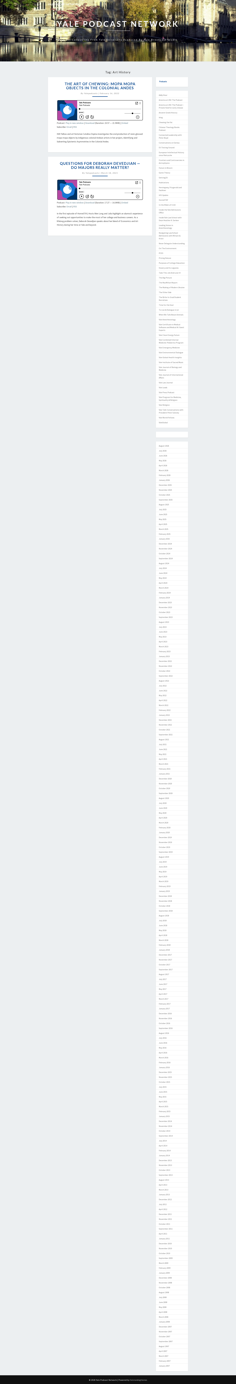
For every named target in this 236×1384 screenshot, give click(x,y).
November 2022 (165, 666)
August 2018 (164, 915)
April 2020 (163, 817)
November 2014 (165, 1126)
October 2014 (164, 1131)
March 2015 (163, 1106)
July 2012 (163, 1204)
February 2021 (164, 769)
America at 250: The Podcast (171, 100)
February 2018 (164, 945)
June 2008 (163, 1302)
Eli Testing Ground (166, 147)
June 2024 (163, 573)
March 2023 (163, 646)
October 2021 (164, 729)
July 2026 (163, 451)
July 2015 (163, 1087)
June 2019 (163, 866)
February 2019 (164, 886)
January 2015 (164, 1116)
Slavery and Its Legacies (169, 268)
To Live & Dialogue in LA (169, 310)
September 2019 (166, 852)
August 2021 (164, 739)
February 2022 (164, 710)
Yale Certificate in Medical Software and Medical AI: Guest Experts (171, 327)
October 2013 (164, 1170)
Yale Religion (164, 405)
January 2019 (164, 891)
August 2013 (164, 1180)
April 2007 (163, 1351)
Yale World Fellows (166, 417)
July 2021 (163, 744)
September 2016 (166, 1028)
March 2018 (163, 940)
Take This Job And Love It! (170, 273)
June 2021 (163, 749)
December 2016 (165, 1013)
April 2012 (163, 1209)
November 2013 (165, 1165)
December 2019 (165, 837)
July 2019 (163, 862)
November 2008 (165, 1282)
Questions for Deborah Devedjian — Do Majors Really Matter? (100, 165)
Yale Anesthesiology (167, 319)
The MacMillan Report (168, 282)
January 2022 (164, 715)
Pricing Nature (165, 258)
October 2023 (164, 612)
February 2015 (164, 1111)
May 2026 (162, 460)
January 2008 (164, 1322)
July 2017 (163, 979)
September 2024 (166, 558)
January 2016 (164, 1067)
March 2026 (163, 470)
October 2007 (164, 1336)
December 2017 (165, 955)
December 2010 (165, 1243)
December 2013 (165, 1160)
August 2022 (164, 681)
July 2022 (163, 685)
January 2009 (164, 1273)
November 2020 (165, 783)
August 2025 (164, 504)
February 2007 (164, 1361)
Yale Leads (163, 387)
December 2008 (165, 1278)
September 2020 (166, 793)
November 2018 (165, 901)
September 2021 (166, 734)
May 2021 (162, 754)
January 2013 (164, 1194)
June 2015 (163, 1092)
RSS (75, 127)
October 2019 (164, 847)
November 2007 (165, 1331)
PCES (161, 253)
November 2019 (165, 842)
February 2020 (164, 827)
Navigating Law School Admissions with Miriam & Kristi (169, 236)
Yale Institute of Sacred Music (171, 362)
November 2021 (165, 725)
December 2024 (165, 543)
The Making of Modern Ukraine (171, 287)
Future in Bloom (165, 168)
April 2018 (163, 935)
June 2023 (163, 632)
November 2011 (165, 1219)
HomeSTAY (163, 200)
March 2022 (163, 705)
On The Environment (168, 248)
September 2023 (166, 617)
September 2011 (166, 1229)
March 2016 (163, 1057)
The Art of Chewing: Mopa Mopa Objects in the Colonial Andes (100, 86)
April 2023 (163, 641)
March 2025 (163, 529)
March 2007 (163, 1356)
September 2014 (166, 1136)
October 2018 (164, 906)
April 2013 (163, 1185)
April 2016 (163, 1052)
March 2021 (163, 764)
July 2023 (163, 627)
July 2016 (163, 1038)
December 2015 (165, 1072)
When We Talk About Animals (171, 314)
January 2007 (164, 1366)
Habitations (164, 182)
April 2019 (163, 876)
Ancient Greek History (168, 112)
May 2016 (162, 1048)
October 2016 (164, 1023)
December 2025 (165, 485)
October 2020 (164, 788)
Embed (125, 123)
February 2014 (164, 1150)
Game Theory (164, 172)
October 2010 (164, 1253)
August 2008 (164, 1292)
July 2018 (163, 920)
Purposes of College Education (172, 263)
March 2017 (163, 999)
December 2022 (165, 661)
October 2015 (164, 1082)
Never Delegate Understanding (172, 243)
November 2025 (165, 490)
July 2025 (163, 509)
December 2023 (165, 602)
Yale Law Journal (166, 382)
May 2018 (162, 930)
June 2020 (163, 808)
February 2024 (164, 592)
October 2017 (164, 964)
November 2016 (165, 1018)
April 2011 (163, 1233)
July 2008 (163, 1297)
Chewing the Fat (165, 122)
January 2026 (164, 480)
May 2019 (162, 871)
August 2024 (164, 563)
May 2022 (162, 695)
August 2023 (164, 622)
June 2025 (163, 514)
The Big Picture (165, 277)
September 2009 (166, 1258)
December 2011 (165, 1214)
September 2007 (166, 1341)
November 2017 (165, 959)
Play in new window (75, 123)
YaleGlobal (163, 422)
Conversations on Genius (169, 142)
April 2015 (163, 1101)
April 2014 (163, 1145)
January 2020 (164, 832)
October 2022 (164, 671)
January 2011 (164, 1238)
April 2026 (163, 465)
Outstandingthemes (138, 1380)
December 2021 (165, 720)
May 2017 (162, 989)
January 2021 (164, 774)
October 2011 (164, 1224)
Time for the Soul (166, 305)
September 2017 (166, 969)
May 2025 (162, 519)
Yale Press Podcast (166, 392)
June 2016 (163, 1043)
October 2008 (164, 1287)
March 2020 (163, 822)
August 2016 (164, 1033)
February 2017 (164, 1004)
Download (90, 123)
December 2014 (165, 1121)
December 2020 (165, 778)
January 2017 (164, 1008)
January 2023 (164, 656)
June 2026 (163, 455)
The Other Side (165, 292)
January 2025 (164, 539)
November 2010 (165, 1248)
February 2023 (164, 651)
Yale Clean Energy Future (169, 335)
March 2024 (163, 588)
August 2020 (164, 798)
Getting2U (163, 177)
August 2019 (164, 857)
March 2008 (163, 1317)
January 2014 (164, 1155)
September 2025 (166, 500)
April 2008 (163, 1312)
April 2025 (163, 524)
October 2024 (164, 553)
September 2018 (166, 911)
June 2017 (163, 984)
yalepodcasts (91, 93)
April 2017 (163, 994)
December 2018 (165, 896)
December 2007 (165, 1326)
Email (69, 127)
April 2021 (163, 759)
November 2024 (165, 548)
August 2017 (164, 974)
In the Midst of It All (167, 205)
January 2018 (164, 950)
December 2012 (165, 1199)
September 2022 (166, 676)
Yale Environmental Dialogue (171, 352)
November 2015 (165, 1077)
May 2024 (162, 578)
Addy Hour (163, 95)
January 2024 (164, 597)
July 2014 (163, 1140)
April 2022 (163, 700)
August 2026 (164, 446)
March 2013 (163, 1189)
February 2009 (164, 1268)
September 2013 (166, 1175)
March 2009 (163, 1263)
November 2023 (165, 607)
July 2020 (163, 803)
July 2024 (163, 568)
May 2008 (162, 1307)
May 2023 (162, 636)
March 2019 (163, 881)
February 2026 (164, 475)
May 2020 (162, 813)
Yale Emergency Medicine (169, 347)
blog (161, 117)
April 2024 (163, 583)
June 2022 (163, 690)
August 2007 (164, 1346)
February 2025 (164, 534)
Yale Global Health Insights (170, 357)
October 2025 (164, 495)
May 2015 (162, 1097)
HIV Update (163, 195)
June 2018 (163, 925)
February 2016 (164, 1062)
